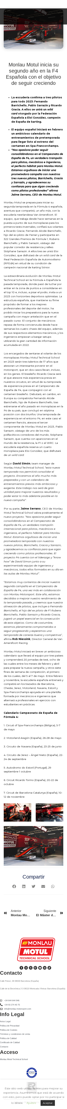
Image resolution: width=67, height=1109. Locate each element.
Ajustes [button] (31, 1103)
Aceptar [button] (48, 1102)
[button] (14, 886)
